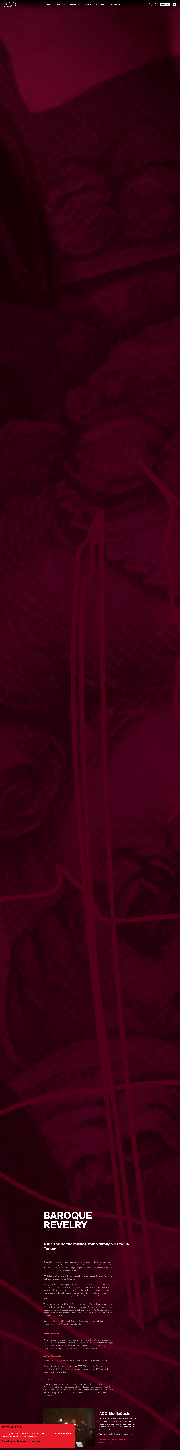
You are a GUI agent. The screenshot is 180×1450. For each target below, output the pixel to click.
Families (87, 5)
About (48, 5)
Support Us (74, 5)
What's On (61, 5)
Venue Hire (100, 5)
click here (77, 1348)
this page (73, 1390)
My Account (115, 5)
